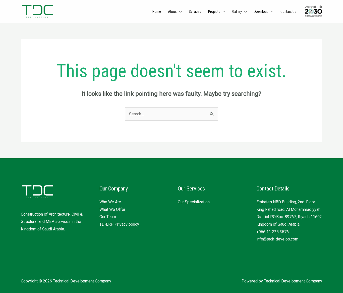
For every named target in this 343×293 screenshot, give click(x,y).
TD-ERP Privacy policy (119, 224)
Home (156, 12)
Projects (214, 12)
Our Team (107, 216)
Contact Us (288, 12)
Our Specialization (194, 202)
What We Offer (112, 209)
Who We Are (110, 202)
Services (195, 12)
